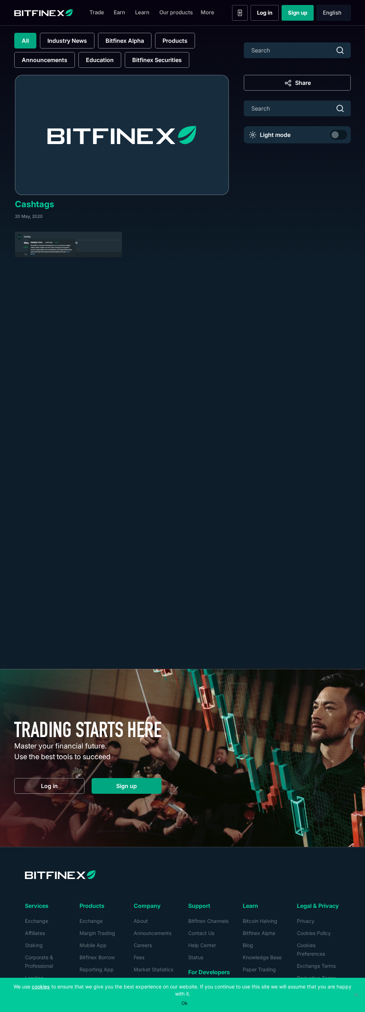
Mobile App (93, 945)
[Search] (340, 50)
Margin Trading (97, 933)
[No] (356, 994)
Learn (142, 12)
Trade (96, 12)
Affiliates (35, 933)
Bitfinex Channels (208, 921)
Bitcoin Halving (260, 921)
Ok (184, 1003)
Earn (119, 12)
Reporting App (96, 969)
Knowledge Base (262, 957)
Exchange (36, 921)
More (207, 12)
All (25, 40)
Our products (176, 12)
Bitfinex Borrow (97, 957)
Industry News (67, 40)
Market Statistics (153, 969)
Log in (268, 14)
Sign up (301, 14)
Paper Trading (259, 969)
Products (175, 40)
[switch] (338, 135)
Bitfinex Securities (157, 59)
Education (100, 59)
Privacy (305, 921)
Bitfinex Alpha (125, 40)
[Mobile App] (240, 13)
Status (195, 957)
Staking (34, 945)
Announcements (44, 59)
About (141, 921)
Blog (248, 945)
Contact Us (201, 933)
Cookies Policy (314, 933)
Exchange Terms (316, 966)
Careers (143, 945)
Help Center (202, 945)
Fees (139, 957)
